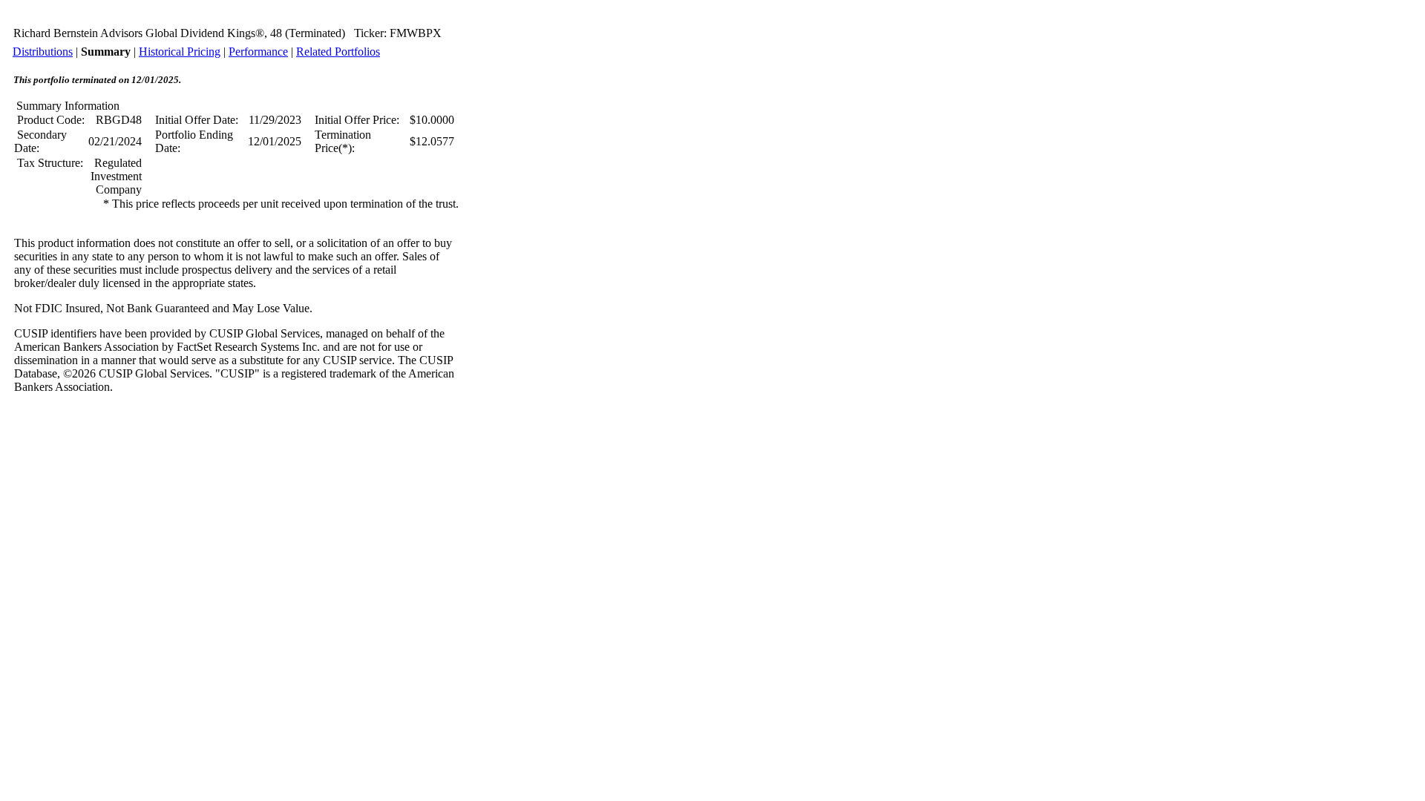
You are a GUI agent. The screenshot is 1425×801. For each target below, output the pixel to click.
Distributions (43, 51)
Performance (258, 51)
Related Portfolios (338, 51)
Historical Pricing (179, 51)
